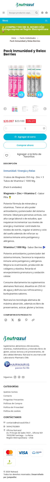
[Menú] (4, 12)
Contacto (7, 395)
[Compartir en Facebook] (5, 320)
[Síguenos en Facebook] (19, 377)
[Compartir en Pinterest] (26, 320)
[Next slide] (45, 108)
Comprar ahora (25, 145)
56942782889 (13, 426)
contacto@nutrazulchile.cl (18, 422)
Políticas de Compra (12, 403)
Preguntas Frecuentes (13, 399)
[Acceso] (42, 13)
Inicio (13, 38)
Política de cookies (12, 411)
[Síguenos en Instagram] (15, 377)
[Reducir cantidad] (6, 128)
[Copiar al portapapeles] (33, 320)
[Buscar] (36, 12)
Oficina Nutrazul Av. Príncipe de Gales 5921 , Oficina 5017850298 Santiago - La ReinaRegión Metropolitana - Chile (24, 434)
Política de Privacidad (13, 407)
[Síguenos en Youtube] (23, 377)
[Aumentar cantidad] (44, 128)
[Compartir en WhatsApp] (19, 320)
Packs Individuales (28, 38)
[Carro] (46, 13)
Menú (5, 20)
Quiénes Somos (10, 391)
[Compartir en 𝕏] (12, 320)
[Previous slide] (5, 108)
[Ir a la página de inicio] (25, 4)
